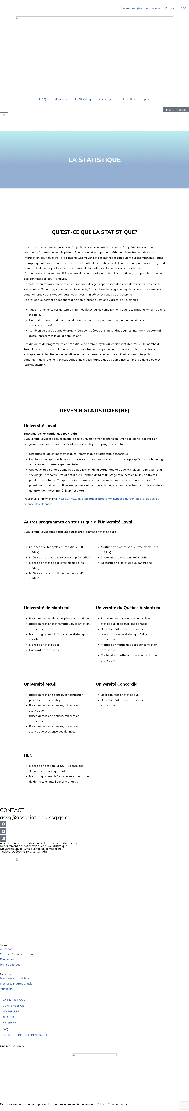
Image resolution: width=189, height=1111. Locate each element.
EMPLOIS (8, 1017)
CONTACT (9, 1023)
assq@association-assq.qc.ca (35, 817)
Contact (170, 8)
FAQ (183, 8)
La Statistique (84, 99)
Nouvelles (128, 99)
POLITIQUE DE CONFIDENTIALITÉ (25, 1035)
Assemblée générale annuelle (140, 8)
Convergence (107, 99)
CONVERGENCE (13, 1005)
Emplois (145, 99)
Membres (60, 99)
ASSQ (42, 99)
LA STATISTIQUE (14, 999)
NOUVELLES (11, 1011)
